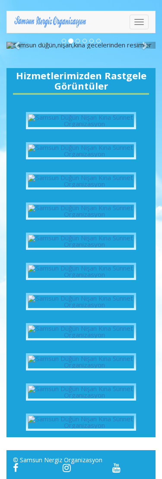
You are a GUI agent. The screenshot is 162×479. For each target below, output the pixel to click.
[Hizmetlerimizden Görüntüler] (81, 120)
